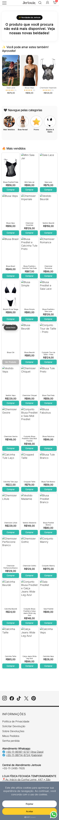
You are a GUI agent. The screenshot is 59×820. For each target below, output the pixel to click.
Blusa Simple (29, 309)
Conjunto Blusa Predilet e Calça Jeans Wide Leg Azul (29, 612)
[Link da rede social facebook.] (12, 699)
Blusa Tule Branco (48, 482)
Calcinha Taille (10, 656)
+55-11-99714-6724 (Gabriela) (24, 755)
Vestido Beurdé (48, 223)
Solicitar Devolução (13, 726)
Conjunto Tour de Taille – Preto (48, 353)
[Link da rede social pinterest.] (33, 699)
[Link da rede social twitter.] (26, 699)
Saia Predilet (48, 609)
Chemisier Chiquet (29, 395)
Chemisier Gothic (29, 566)
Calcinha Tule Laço (10, 482)
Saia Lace (48, 182)
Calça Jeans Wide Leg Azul (29, 657)
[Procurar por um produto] (40, 3)
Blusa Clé (10, 352)
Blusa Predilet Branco (48, 524)
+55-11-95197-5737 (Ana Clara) (25, 751)
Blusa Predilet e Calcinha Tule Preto (29, 267)
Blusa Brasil (10, 266)
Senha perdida (11, 740)
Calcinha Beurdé (10, 609)
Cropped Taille (29, 482)
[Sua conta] (47, 3)
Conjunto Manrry (48, 566)
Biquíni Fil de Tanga (10, 309)
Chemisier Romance (48, 267)
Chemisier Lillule (10, 523)
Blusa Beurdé (29, 352)
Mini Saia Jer (29, 182)
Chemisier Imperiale (29, 224)
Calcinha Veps (48, 656)
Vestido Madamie (29, 523)
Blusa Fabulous (48, 436)
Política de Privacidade (15, 721)
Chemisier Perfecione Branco (10, 567)
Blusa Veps (10, 223)
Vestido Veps (11, 395)
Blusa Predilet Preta (10, 182)
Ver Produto (10, 362)
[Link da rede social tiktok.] (19, 699)
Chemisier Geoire (10, 436)
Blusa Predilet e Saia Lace (48, 310)
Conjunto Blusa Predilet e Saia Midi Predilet (29, 438)
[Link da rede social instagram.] (4, 699)
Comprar (11, 189)
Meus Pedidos (10, 735)
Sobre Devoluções (13, 731)
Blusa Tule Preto (48, 395)
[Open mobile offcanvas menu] (4, 2)
